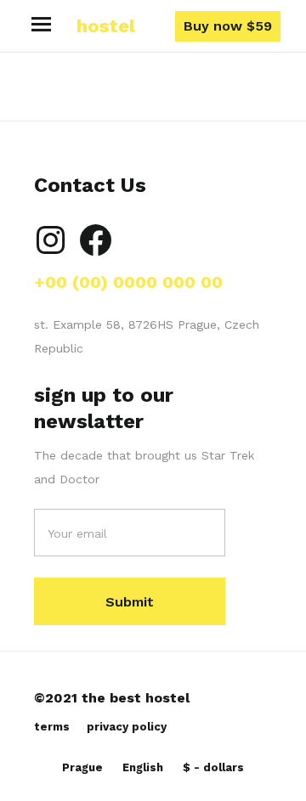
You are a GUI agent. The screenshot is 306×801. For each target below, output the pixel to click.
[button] (41, 26)
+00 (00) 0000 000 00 (128, 282)
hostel (105, 26)
